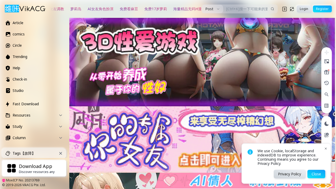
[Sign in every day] (326, 72)
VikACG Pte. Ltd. (34, 185)
